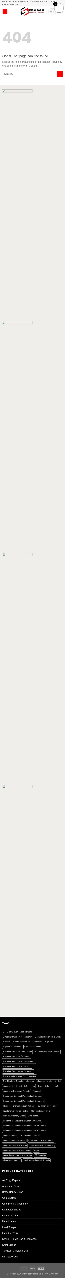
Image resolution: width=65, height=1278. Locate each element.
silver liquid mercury (12, 1160)
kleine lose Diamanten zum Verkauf (18, 1106)
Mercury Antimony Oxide (14, 1116)
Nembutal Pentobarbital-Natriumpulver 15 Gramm (24, 1126)
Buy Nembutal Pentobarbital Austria (18, 1081)
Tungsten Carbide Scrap (15, 1250)
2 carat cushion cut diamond (19, 1032)
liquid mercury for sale (46, 1106)
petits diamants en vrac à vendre (17, 1155)
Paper (36, 1150)
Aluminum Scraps (11, 1186)
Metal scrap (33, 1116)
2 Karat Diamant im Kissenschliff (17, 1037)
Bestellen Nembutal (32, 1047)
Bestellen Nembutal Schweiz (47, 1051)
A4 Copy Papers (11, 1180)
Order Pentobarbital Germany (42, 1145)
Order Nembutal (10, 1135)
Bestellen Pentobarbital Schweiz (17, 1066)
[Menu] (5, 11)
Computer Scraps (11, 1209)
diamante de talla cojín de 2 (49, 1081)
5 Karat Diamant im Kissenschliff (27, 1042)
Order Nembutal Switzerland (40, 1140)
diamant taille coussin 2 (48, 1086)
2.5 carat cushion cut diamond (48, 1037)
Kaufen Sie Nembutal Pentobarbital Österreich (23, 1101)
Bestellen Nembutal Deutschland (17, 1051)
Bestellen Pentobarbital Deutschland (19, 1061)
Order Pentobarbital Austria (15, 1145)
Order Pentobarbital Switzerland (17, 1150)
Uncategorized (10, 1256)
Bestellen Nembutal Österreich (16, 1056)
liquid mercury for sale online (15, 1111)
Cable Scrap (9, 1198)
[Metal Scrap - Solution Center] (32, 11)
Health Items (9, 1221)
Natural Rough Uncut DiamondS (19, 1239)
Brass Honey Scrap (12, 1192)
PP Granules (40, 1155)
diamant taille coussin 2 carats (16, 1091)
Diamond (37, 1091)
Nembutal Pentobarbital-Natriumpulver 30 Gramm (24, 1131)
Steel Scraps (9, 1245)
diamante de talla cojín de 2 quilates (19, 1086)
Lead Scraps (9, 1227)
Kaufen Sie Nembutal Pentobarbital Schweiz (22, 1096)
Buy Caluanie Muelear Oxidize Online (19, 1076)
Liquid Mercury (10, 1233)
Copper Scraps (10, 1215)
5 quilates (49, 1042)
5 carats (6, 1042)
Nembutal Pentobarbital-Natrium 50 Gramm (22, 1121)
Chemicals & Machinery (15, 1203)
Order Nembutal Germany (14, 1140)
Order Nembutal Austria (30, 1135)
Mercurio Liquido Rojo (40, 1111)
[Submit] (60, 74)
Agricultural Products (12, 1047)
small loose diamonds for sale (37, 1160)
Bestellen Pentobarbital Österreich (18, 1071)
